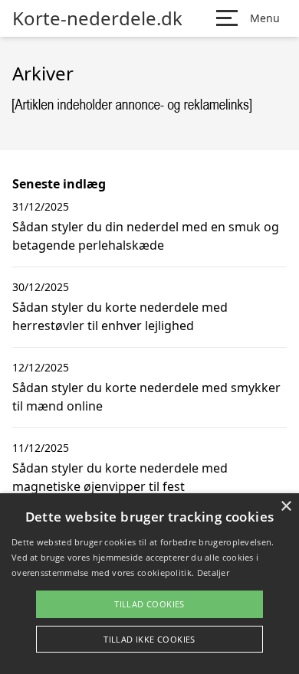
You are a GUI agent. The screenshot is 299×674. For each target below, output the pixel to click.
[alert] (149, 583)
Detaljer (213, 572)
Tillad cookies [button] (149, 604)
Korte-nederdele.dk (97, 18)
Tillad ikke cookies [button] (150, 639)
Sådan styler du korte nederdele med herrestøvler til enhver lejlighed (120, 316)
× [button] (285, 506)
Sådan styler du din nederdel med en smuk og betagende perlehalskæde (145, 236)
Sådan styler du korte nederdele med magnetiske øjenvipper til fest (120, 477)
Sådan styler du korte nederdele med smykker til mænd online (146, 396)
